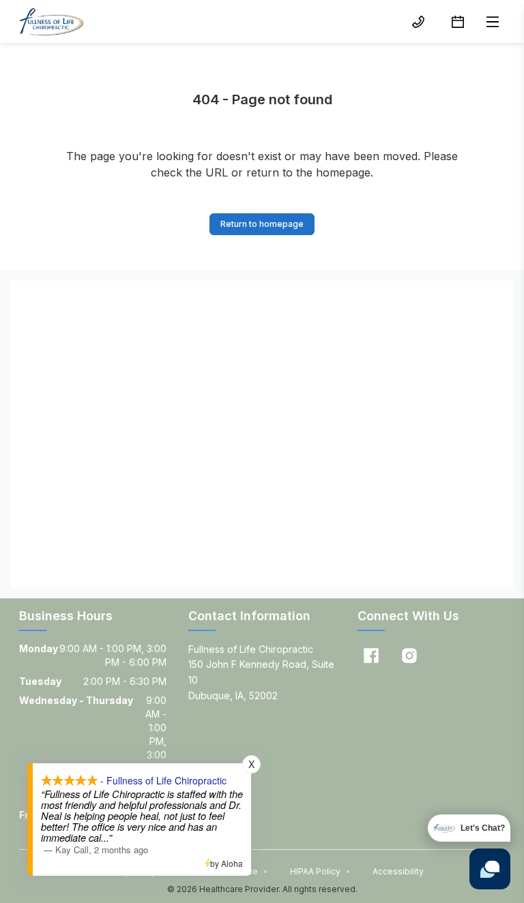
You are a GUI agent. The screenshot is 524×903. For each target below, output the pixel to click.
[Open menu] (492, 21)
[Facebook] (371, 655)
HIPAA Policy (320, 871)
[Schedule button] (458, 22)
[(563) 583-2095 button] (418, 22)
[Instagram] (409, 655)
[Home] (51, 21)
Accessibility (398, 871)
